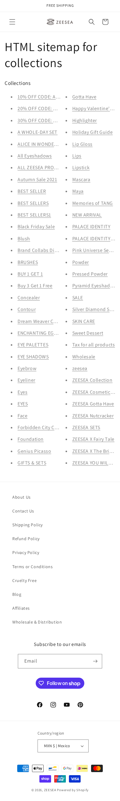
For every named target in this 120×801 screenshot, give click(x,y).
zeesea (80, 368)
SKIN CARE (83, 321)
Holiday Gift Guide (92, 132)
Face (22, 415)
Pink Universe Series (94, 250)
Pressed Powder (90, 274)
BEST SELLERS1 (34, 215)
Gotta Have (84, 97)
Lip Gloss (82, 144)
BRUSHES (28, 262)
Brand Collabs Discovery (44, 250)
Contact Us (23, 511)
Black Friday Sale (36, 226)
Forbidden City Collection (46, 427)
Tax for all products (93, 344)
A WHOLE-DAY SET (38, 132)
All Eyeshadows (35, 156)
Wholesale (83, 356)
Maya (78, 191)
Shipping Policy (27, 525)
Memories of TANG (92, 203)
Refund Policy (26, 538)
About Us (21, 497)
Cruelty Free (24, 580)
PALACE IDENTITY (91, 226)
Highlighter (84, 120)
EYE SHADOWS (33, 356)
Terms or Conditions (32, 566)
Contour (27, 309)
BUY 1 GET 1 (30, 274)
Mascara (81, 179)
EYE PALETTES (33, 344)
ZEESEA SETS (86, 427)
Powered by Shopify (73, 790)
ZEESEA (50, 790)
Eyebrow (27, 368)
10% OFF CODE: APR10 (42, 97)
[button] (12, 22)
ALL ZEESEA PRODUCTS (43, 167)
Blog (16, 594)
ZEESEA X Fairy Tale (93, 439)
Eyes (22, 392)
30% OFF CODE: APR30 (42, 120)
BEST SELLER (32, 191)
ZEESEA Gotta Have (93, 403)
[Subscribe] (95, 661)
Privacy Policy (25, 552)
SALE (77, 297)
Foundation (31, 439)
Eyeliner (26, 380)
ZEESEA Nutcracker (93, 415)
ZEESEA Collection (92, 380)
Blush (24, 238)
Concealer (29, 297)
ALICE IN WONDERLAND (43, 144)
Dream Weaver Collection (45, 321)
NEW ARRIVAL (87, 215)
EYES (23, 403)
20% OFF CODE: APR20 (42, 108)
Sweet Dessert (87, 333)
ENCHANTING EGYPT (40, 333)
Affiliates (21, 608)
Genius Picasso (34, 451)
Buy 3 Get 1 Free (35, 285)
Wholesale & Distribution (37, 622)
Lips (77, 156)
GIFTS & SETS (32, 463)
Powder (80, 262)
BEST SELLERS (33, 203)
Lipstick (81, 167)
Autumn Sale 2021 (37, 179)
